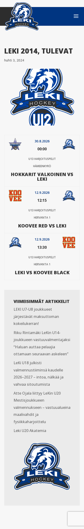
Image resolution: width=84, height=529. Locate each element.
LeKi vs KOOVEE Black (42, 272)
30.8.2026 (42, 141)
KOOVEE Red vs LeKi (42, 226)
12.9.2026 (42, 192)
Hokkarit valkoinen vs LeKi (42, 176)
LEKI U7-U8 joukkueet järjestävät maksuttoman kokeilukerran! (36, 316)
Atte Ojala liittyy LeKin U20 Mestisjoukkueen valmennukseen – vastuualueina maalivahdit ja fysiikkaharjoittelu (42, 407)
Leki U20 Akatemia (30, 430)
